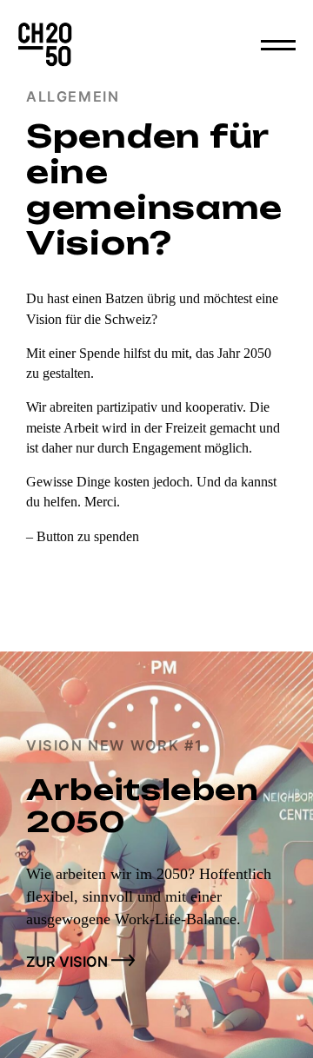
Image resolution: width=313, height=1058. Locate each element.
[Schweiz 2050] (45, 45)
